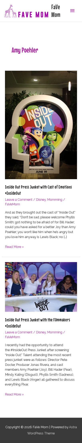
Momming (54, 200)
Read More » (14, 247)
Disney (41, 200)
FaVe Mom (55, 10)
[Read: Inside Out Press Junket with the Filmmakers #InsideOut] (41, 287)
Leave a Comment (18, 200)
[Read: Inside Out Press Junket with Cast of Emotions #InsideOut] (41, 125)
